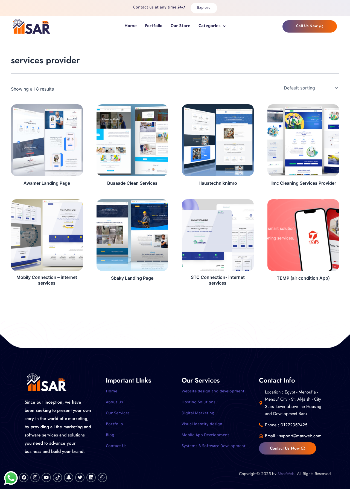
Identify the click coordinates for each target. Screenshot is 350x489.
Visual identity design (202, 425)
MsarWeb (286, 474)
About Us (114, 403)
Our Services (118, 414)
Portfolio (153, 26)
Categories (209, 26)
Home (130, 26)
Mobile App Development (205, 435)
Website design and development (213, 392)
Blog (110, 435)
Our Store (180, 26)
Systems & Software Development (214, 446)
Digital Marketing (198, 414)
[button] (212, 26)
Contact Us (116, 446)
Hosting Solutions (198, 403)
